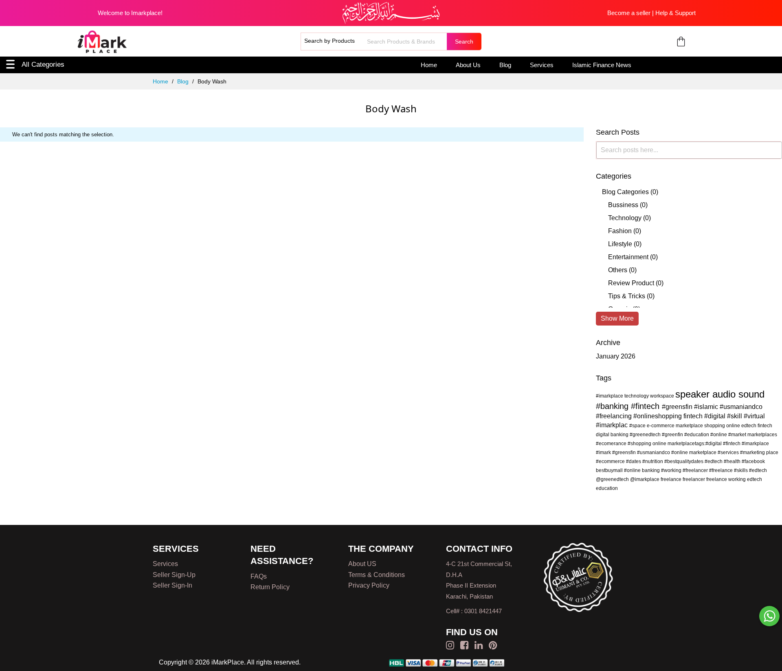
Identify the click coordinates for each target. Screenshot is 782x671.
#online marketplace (694, 452)
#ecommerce (611, 461)
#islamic (707, 406)
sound (751, 394)
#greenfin (673, 434)
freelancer (694, 479)
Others (617, 270)
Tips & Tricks (626, 296)
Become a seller (628, 12)
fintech (693, 416)
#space (638, 425)
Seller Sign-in (172, 585)
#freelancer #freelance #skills (716, 470)
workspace (662, 396)
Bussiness (623, 204)
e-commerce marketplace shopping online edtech (702, 425)
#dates (634, 461)
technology (637, 396)
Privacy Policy (368, 585)
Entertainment (628, 257)
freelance (672, 479)
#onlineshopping (658, 416)
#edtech (714, 461)
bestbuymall (610, 470)
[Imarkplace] (102, 42)
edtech (754, 479)
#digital (715, 416)
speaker (693, 394)
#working (672, 470)
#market (737, 434)
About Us (468, 64)
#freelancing (614, 416)
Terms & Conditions (376, 574)
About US (362, 563)
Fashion (620, 230)
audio (725, 394)
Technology (624, 217)
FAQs (258, 576)
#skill (735, 416)
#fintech (646, 406)
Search (464, 41)
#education (697, 434)
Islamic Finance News (601, 64)
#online (719, 434)
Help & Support (675, 12)
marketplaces (762, 434)
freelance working (726, 479)
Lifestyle (620, 243)
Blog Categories (625, 191)
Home (429, 64)
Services (542, 64)
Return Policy (270, 587)
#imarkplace (610, 396)
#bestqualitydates (684, 461)
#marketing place (759, 452)
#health (733, 461)
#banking (613, 406)
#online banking (642, 470)
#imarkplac (612, 425)
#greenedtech (646, 434)
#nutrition (653, 461)
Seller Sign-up (174, 574)
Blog (505, 64)
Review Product (631, 283)
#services (729, 452)
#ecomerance (612, 443)
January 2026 (615, 356)
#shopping (640, 443)
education (607, 488)
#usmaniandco (741, 406)
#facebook (753, 461)
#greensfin (678, 406)
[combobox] (406, 41)
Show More (617, 318)
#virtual (754, 416)
